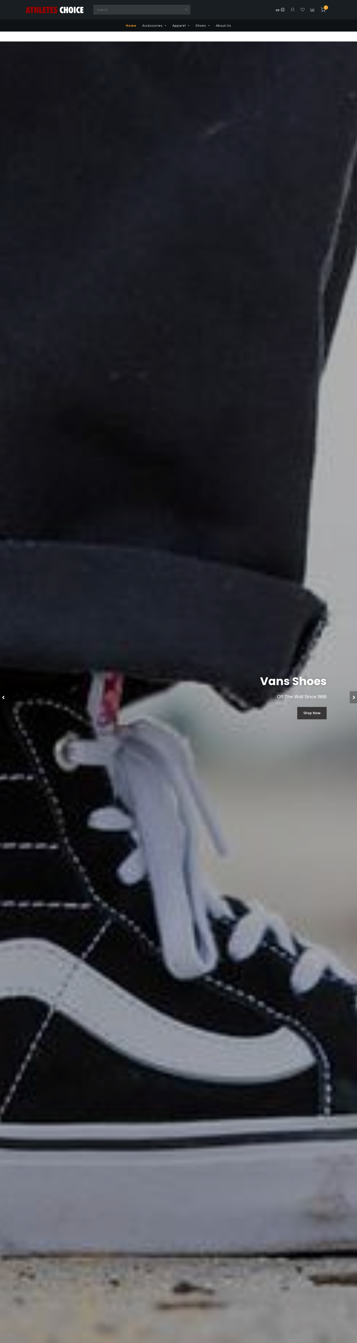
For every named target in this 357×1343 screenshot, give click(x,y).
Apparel (179, 25)
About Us (223, 25)
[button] (3, 697)
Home (131, 25)
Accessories (152, 25)
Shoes (201, 25)
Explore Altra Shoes (304, 713)
